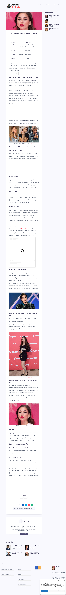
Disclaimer (20, 571)
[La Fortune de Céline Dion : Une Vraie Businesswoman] (46, 20)
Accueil (39, 4)
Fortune (26, 497)
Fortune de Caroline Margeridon (6, 574)
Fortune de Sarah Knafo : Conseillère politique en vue (34, 552)
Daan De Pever (24, 228)
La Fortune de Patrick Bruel (6, 576)
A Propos (52, 4)
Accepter (44, 590)
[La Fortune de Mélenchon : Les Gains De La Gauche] (46, 16)
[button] (64, 580)
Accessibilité (20, 574)
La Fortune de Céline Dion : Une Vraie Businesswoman (54, 20)
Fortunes (43, 4)
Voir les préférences (60, 590)
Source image (32, 143)
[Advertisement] (24, 112)
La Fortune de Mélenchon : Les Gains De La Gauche (54, 16)
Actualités (47, 4)
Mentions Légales (21, 579)
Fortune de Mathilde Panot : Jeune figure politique (35, 546)
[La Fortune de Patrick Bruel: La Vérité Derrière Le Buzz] (46, 25)
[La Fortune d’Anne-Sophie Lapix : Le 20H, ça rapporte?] (46, 29)
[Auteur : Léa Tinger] (21, 521)
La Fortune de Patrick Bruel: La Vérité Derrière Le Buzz (54, 25)
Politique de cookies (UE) (22, 586)
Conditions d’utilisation (22, 581)
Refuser (52, 590)
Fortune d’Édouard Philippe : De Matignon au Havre (17, 552)
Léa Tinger (26, 521)
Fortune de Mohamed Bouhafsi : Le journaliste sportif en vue (17, 546)
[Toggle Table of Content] (16, 73)
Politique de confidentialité (22, 584)
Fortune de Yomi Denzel (5, 571)
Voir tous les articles (24, 533)
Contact (55, 4)
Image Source (30, 377)
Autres (22, 497)
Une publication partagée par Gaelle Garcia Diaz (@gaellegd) (22, 265)
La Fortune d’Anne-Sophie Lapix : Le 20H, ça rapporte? (54, 29)
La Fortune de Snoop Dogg (5, 566)
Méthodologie (20, 576)
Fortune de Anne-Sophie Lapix (6, 569)
